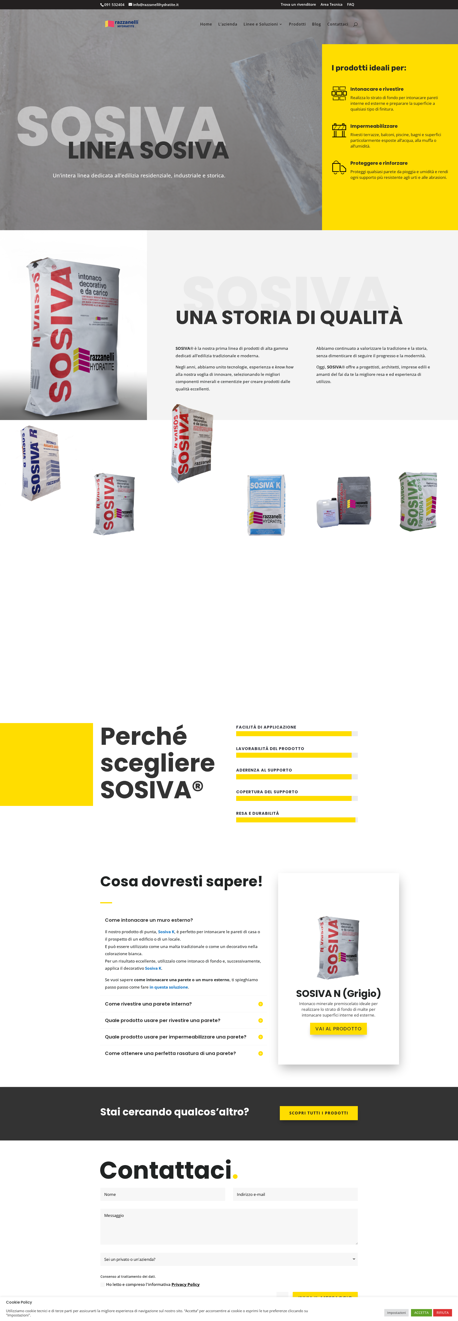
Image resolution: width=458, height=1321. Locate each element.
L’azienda (227, 24)
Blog (316, 24)
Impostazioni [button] (396, 1312)
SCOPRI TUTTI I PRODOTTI (318, 1113)
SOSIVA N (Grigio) (338, 993)
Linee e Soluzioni (261, 24)
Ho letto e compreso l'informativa (153, 1284)
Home (206, 24)
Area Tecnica (332, 5)
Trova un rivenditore (298, 5)
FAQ (350, 5)
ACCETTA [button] (421, 1312)
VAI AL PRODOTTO (338, 1028)
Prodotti (297, 24)
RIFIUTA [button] (443, 1312)
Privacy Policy (186, 1284)
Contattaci (337, 24)
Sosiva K (166, 931)
